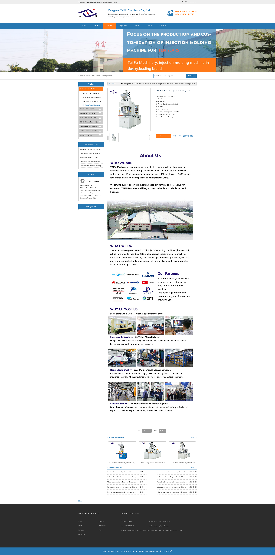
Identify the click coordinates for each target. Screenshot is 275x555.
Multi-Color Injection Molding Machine (89, 113)
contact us (193, 2)
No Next (162, 431)
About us (96, 26)
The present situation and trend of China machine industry (97, 153)
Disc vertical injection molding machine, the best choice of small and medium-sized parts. (122, 492)
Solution (137, 26)
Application (123, 26)
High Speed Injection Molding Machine (89, 117)
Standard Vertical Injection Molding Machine (89, 94)
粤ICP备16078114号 (165, 551)
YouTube (185, 2)
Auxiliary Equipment (86, 135)
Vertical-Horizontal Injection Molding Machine (89, 131)
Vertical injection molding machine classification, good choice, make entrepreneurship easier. (172, 477)
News (150, 26)
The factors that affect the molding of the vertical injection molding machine (172, 472)
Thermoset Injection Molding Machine (89, 126)
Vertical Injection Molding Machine (89, 89)
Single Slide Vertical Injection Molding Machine (90, 98)
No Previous (147, 431)
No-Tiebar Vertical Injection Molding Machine (89, 105)
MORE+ (194, 437)
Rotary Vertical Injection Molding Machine (99, 75)
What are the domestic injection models (119, 472)
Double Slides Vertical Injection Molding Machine (90, 101)
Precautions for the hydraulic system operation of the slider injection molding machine (172, 482)
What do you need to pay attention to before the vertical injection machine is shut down (172, 492)
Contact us (163, 26)
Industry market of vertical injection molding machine (172, 487)
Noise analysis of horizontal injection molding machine (122, 477)
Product (109, 26)
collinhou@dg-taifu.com (92, 190)
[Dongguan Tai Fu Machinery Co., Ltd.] (137, 50)
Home (84, 26)
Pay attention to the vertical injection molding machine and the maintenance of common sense (122, 487)
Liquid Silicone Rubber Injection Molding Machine (89, 122)
